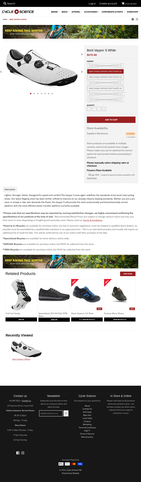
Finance (87, 421)
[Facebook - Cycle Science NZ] (133, 19)
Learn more (92, 178)
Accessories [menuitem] (91, 12)
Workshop (87, 424)
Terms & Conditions (92, 220)
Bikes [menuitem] (65, 12)
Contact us (26, 400)
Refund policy (87, 437)
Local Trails (87, 418)
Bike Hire (87, 415)
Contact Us (87, 409)
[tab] (10, 189)
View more (127, 274)
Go (66, 413)
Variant (90, 61)
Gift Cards (87, 412)
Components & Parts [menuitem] (112, 12)
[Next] (81, 71)
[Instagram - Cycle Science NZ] (137, 19)
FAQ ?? (87, 431)
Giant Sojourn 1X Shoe (82, 313)
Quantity (91, 105)
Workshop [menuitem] (132, 12)
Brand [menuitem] (54, 12)
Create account (108, 3)
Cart (131, 4)
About (87, 406)
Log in (92, 3)
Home (5, 19)
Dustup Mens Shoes (114, 313)
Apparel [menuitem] (76, 12)
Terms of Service (87, 434)
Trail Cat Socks (13, 313)
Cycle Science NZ (74, 470)
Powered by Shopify (70, 473)
